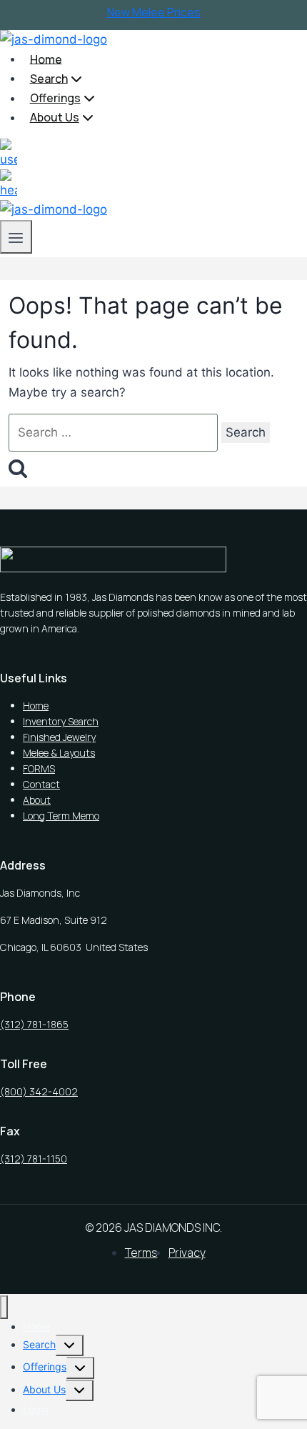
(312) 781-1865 (34, 1024)
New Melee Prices (154, 12)
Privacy (187, 1252)
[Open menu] (16, 237)
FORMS (39, 768)
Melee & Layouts (59, 753)
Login (36, 1409)
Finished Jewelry (59, 737)
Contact (41, 784)
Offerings (44, 1366)
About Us (44, 1389)
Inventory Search (61, 721)
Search (39, 1344)
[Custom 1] (8, 148)
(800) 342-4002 (39, 1091)
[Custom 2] (8, 178)
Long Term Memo (61, 815)
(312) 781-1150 (33, 1158)
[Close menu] (4, 1307)
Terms (141, 1252)
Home (46, 58)
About (37, 800)
